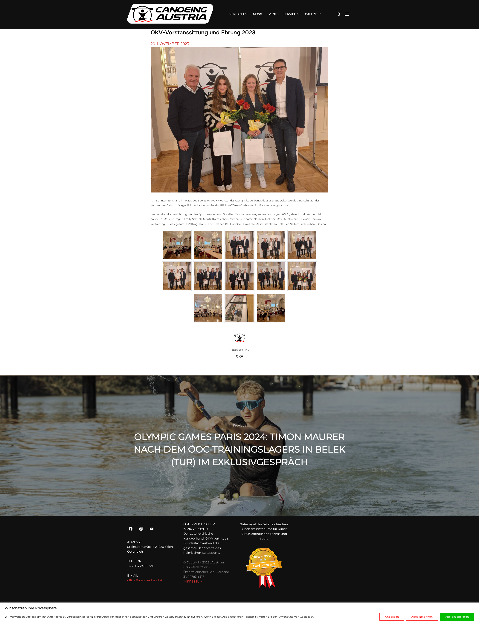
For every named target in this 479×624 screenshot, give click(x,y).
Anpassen (392, 616)
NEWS (257, 14)
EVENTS (272, 14)
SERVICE (289, 14)
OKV (239, 356)
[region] (239, 613)
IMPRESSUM (192, 581)
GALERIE (311, 14)
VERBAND (236, 14)
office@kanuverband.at (144, 580)
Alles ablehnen (422, 616)
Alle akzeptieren (457, 616)
